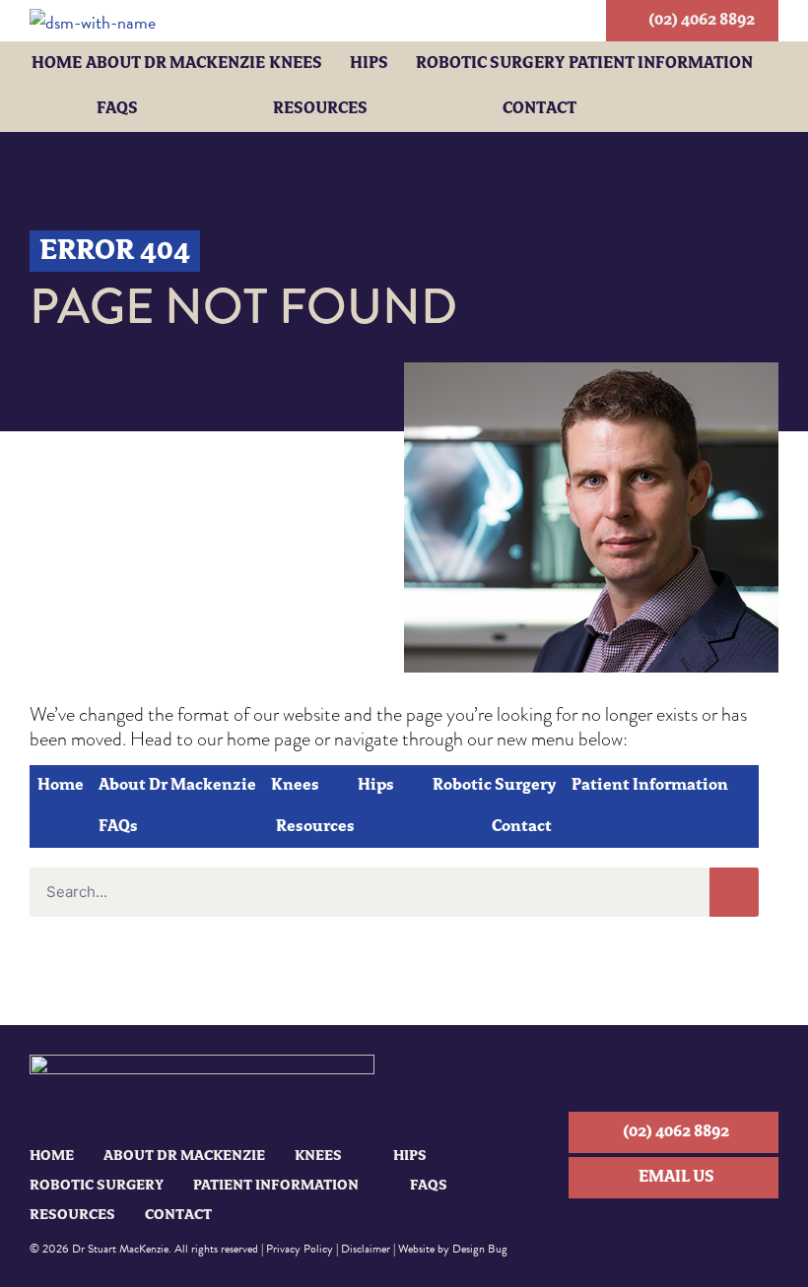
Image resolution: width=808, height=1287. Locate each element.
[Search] (734, 892)
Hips (369, 64)
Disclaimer (365, 1248)
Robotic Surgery (490, 64)
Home (57, 64)
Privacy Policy (299, 1248)
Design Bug (479, 1248)
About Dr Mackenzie (175, 64)
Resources (320, 109)
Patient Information (661, 64)
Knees (295, 64)
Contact (539, 109)
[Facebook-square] (673, 1230)
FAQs (117, 109)
